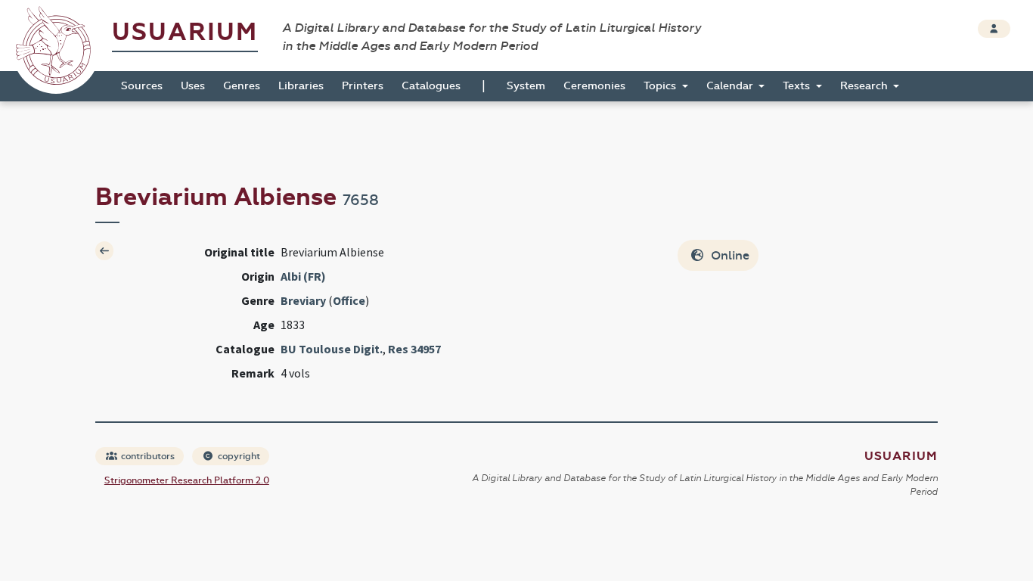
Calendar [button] (731, 85)
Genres (241, 85)
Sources (142, 85)
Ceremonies (594, 85)
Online (728, 255)
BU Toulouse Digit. (332, 348)
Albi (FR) (303, 276)
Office (349, 300)
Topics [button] (661, 85)
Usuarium (185, 32)
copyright (238, 456)
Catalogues (431, 85)
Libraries (301, 85)
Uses (193, 85)
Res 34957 (414, 348)
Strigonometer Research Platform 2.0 (186, 480)
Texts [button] (798, 85)
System (526, 85)
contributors (147, 456)
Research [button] (865, 85)
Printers (362, 85)
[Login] (994, 29)
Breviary (303, 300)
